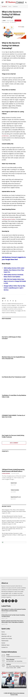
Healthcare (18, 20)
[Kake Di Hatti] (5, 484)
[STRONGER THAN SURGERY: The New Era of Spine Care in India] (14, 406)
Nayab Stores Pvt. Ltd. (16, 497)
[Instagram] (6, 601)
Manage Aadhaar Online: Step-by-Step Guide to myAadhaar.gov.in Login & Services (14, 288)
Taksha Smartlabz (15, 490)
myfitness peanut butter (8, 219)
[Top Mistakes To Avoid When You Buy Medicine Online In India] (14, 386)
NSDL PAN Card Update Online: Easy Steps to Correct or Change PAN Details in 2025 (15, 281)
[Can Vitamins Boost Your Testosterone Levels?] (14, 368)
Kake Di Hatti (14, 483)
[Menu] (2, 2)
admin (4, 20)
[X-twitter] (12, 601)
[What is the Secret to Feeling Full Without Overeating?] (14, 38)
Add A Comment (14, 442)
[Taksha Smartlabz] (5, 491)
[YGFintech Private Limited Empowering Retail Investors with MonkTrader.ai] (14, 461)
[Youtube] (16, 601)
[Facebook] (2, 601)
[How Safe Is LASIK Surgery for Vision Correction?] (14, 328)
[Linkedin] (9, 601)
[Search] (26, 2)
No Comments (6, 22)
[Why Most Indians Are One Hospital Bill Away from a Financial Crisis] (14, 348)
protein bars (5, 136)
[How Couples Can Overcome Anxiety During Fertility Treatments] (14, 426)
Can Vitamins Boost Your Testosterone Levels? (14, 377)
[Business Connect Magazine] (15, 2)
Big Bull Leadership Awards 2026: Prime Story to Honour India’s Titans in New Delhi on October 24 (14, 522)
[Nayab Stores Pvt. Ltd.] (5, 498)
